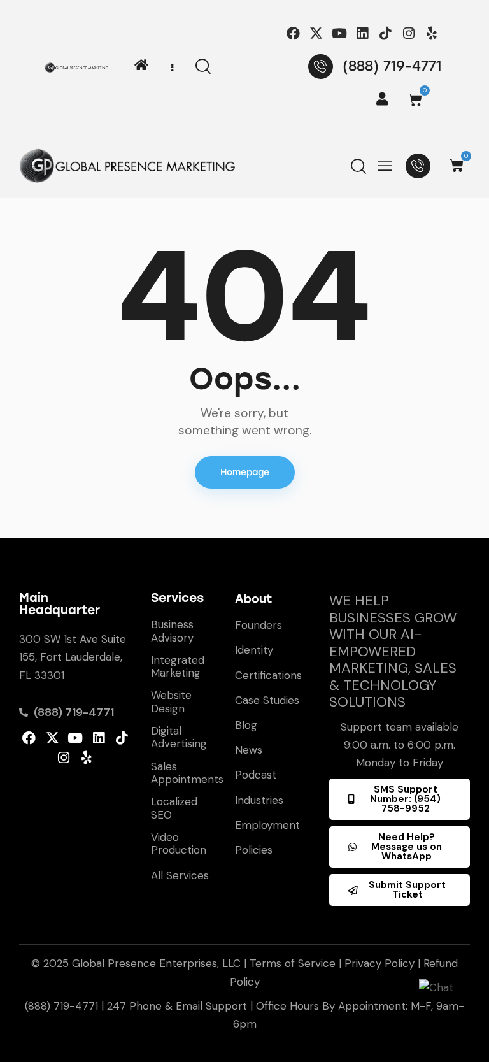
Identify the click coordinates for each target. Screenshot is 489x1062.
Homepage (244, 472)
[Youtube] (339, 33)
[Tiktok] (385, 33)
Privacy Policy (379, 963)
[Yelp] (431, 33)
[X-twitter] (316, 33)
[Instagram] (408, 33)
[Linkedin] (362, 33)
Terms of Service (293, 963)
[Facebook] (293, 33)
